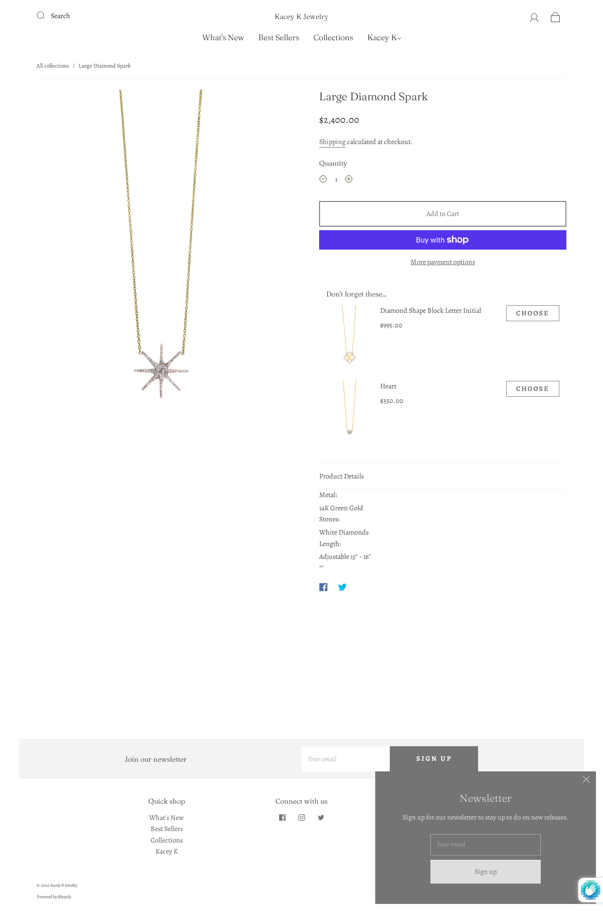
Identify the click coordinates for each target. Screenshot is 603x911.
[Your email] (346, 759)
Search (60, 16)
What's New (223, 37)
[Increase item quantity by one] (348, 180)
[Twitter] (342, 587)
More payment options (443, 262)
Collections (333, 37)
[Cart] (555, 16)
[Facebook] (323, 587)
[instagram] (301, 817)
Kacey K (382, 37)
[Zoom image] (160, 252)
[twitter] (321, 817)
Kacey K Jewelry (301, 16)
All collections (53, 65)
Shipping (332, 142)
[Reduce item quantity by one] (323, 180)
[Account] (534, 16)
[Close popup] (586, 781)
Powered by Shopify (54, 897)
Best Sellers (278, 37)
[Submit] (46, 15)
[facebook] (282, 817)
